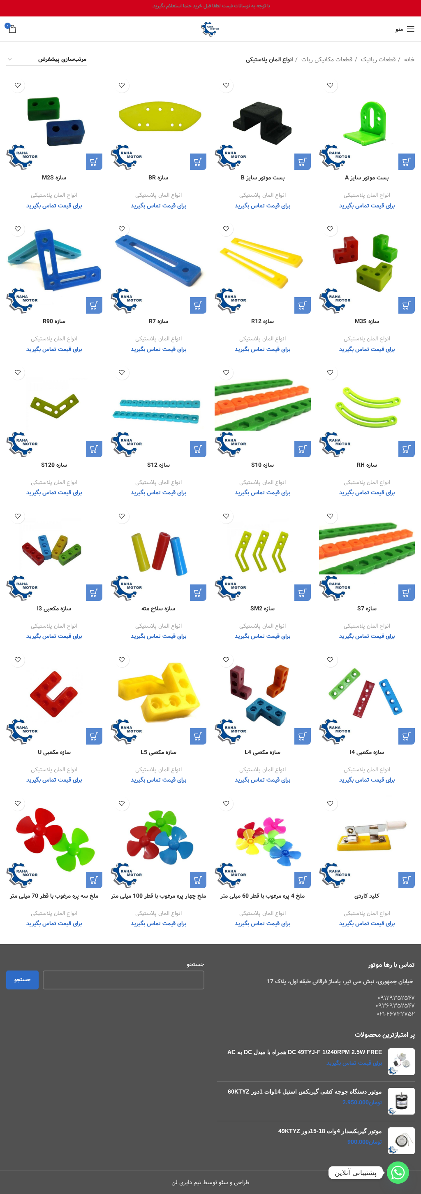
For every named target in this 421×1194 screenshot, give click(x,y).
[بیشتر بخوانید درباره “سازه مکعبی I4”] (406, 736)
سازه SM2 (262, 608)
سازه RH (367, 465)
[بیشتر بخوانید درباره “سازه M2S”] (94, 162)
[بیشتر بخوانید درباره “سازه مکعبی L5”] (198, 736)
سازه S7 (367, 608)
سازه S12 (158, 465)
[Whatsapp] (398, 1172)
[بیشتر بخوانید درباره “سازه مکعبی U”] (94, 736)
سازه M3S (367, 321)
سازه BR (158, 177)
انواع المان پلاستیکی (367, 195)
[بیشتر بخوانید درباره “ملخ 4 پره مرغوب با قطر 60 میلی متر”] (302, 880)
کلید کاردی (366, 896)
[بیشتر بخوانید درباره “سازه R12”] (302, 305)
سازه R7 (158, 321)
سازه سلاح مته (158, 608)
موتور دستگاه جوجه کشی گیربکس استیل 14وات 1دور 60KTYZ (305, 1091)
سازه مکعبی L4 (262, 752)
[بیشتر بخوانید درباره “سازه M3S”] (406, 305)
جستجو (195, 965)
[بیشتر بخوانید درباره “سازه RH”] (406, 449)
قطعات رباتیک (377, 59)
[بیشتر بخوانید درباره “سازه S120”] (94, 449)
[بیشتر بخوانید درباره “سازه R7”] (198, 305)
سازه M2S (54, 177)
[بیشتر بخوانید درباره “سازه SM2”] (302, 592)
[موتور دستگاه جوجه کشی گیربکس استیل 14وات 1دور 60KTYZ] (401, 1101)
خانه (408, 59)
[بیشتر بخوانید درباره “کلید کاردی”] (406, 880)
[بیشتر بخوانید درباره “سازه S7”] (406, 592)
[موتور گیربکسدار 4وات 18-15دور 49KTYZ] (401, 1140)
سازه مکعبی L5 (158, 752)
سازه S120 (54, 465)
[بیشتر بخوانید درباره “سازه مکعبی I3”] (94, 592)
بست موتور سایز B (263, 177)
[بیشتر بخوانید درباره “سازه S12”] (198, 449)
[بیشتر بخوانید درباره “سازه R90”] (94, 305)
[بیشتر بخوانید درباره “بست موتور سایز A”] (406, 162)
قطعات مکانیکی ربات (326, 59)
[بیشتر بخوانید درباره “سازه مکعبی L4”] (302, 736)
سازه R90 (54, 321)
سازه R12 (262, 321)
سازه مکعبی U (54, 752)
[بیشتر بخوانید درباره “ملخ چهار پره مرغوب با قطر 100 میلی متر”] (198, 880)
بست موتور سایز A (367, 177)
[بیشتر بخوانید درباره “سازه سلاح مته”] (198, 592)
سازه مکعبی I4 (367, 752)
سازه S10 (262, 465)
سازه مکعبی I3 (54, 608)
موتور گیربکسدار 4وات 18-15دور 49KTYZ (330, 1131)
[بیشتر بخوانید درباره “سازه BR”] (198, 162)
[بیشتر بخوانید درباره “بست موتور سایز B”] (302, 162)
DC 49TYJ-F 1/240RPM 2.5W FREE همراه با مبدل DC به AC (304, 1052)
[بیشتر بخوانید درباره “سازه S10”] (302, 449)
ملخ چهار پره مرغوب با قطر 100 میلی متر (158, 896)
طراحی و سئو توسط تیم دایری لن (210, 1182)
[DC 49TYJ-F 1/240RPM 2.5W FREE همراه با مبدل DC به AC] (401, 1061)
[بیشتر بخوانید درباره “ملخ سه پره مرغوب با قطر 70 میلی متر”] (94, 880)
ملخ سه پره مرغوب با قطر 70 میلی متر (54, 896)
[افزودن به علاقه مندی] (330, 85)
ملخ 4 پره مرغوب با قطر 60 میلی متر (262, 896)
